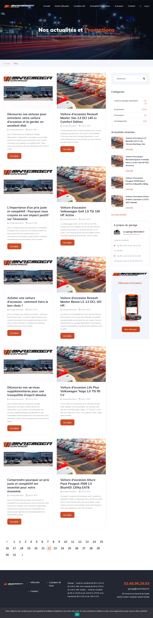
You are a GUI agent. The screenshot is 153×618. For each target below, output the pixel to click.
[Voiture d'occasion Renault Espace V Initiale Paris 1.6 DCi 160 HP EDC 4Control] (117, 161)
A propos (119, 6)
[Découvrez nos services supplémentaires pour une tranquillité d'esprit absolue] (28, 364)
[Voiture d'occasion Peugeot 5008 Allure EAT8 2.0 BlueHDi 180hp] (117, 182)
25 (69, 548)
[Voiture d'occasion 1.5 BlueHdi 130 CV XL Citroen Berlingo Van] (117, 143)
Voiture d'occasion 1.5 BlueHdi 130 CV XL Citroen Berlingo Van (136, 141)
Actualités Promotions (100, 6)
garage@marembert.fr (138, 589)
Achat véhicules (62, 6)
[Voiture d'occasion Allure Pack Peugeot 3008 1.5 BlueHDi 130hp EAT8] (81, 456)
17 (14, 548)
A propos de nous (55, 584)
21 (43, 548)
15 (101, 541)
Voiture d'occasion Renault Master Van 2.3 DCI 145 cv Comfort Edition (79, 118)
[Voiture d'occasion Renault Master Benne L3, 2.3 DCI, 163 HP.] (81, 274)
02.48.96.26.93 (136, 583)
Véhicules (35, 582)
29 (98, 548)
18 (21, 548)
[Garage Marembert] (19, 6)
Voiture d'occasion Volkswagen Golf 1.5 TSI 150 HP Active (80, 211)
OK (77, 614)
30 (7, 555)
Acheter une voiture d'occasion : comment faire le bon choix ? (27, 301)
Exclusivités (119, 109)
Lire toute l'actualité (118, 214)
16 (7, 548)
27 (83, 548)
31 (14, 555)
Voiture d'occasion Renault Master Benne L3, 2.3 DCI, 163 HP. (80, 301)
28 (91, 548)
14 (94, 541)
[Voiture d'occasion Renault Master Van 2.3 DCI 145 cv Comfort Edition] (81, 91)
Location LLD (79, 6)
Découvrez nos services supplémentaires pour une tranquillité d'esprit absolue (26, 391)
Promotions (119, 115)
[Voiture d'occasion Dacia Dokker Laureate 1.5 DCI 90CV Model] (117, 201)
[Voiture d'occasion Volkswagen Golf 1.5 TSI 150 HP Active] (81, 184)
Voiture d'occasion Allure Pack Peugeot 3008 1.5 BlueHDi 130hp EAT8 (77, 483)
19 (28, 548)
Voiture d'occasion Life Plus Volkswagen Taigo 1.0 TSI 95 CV (80, 391)
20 (35, 548)
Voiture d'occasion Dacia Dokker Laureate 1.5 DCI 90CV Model (137, 199)
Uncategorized (120, 121)
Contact (131, 6)
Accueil (47, 6)
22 (49, 548)
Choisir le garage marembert (126, 100)
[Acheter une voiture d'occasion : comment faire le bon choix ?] (28, 274)
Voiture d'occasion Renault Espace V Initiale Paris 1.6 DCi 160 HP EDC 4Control (137, 161)
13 (87, 541)
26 (76, 548)
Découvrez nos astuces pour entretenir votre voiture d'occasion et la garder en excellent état (26, 119)
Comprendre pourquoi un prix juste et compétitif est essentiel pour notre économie (28, 485)
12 (79, 541)
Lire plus (14, 156)
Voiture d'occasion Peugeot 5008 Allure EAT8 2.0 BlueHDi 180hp (137, 181)
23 (55, 548)
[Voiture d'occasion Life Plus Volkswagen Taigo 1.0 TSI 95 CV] (81, 364)
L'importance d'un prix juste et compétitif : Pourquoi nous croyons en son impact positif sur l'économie (28, 213)
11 (72, 541)
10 (65, 541)
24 (62, 548)
